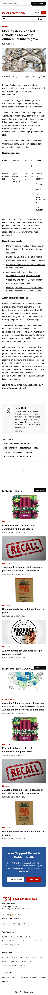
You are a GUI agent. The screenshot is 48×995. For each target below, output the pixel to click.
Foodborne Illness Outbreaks (16, 444)
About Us (5, 977)
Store (43, 977)
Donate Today (16, 879)
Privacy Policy (26, 977)
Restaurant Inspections (34, 957)
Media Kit (36, 977)
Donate (5, 981)
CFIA (36, 448)
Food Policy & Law (8, 937)
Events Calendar (8, 961)
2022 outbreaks (10, 448)
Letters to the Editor (23, 961)
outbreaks (31, 941)
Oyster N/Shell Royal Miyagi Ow (17, 456)
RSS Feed (21, 965)
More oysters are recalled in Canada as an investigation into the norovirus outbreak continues (25, 249)
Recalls (5, 26)
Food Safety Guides (24, 937)
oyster (29, 452)
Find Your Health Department (13, 957)
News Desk (9, 44)
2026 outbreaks (9, 699)
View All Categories (9, 945)
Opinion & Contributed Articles (13, 941)
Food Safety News (26, 992)
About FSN (33, 879)
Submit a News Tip (9, 965)
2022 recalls (25, 448)
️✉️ (5, 914)
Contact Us (15, 977)
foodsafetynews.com (10, 903)
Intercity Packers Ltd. (12, 452)
